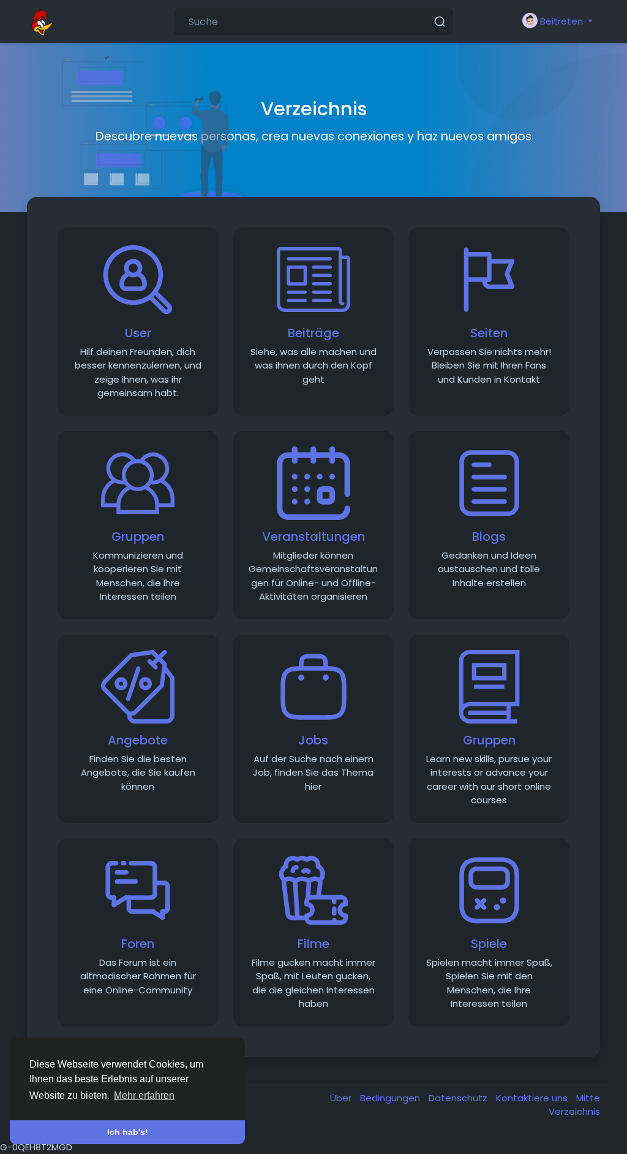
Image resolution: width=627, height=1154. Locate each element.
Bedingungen (391, 1097)
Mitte (588, 1097)
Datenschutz (459, 1097)
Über (342, 1097)
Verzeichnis (574, 1111)
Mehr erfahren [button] (144, 1095)
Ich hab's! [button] (127, 1132)
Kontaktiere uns (533, 1097)
